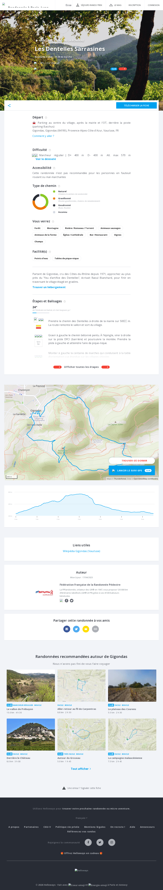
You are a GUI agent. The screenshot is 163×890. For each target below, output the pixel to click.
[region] (81, 432)
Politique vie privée (67, 827)
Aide (132, 827)
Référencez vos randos (81, 831)
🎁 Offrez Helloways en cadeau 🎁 (82, 853)
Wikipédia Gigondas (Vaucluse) (81, 551)
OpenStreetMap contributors (146, 478)
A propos (13, 827)
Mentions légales (95, 827)
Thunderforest (120, 478)
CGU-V (47, 827)
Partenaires (31, 827)
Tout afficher (80, 769)
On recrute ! (117, 827)
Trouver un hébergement (49, 287)
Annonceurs (147, 827)
